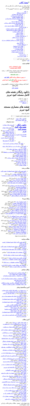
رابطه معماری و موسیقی (20, 229)
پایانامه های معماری (18, 47)
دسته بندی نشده (22, 159)
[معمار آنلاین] (24, 3)
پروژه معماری (22, 290)
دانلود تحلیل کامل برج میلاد (19, 322)
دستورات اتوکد (22, 219)
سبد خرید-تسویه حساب (17, 52)
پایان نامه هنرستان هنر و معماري (18, 185)
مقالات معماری (19, 49)
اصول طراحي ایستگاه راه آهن (18, 195)
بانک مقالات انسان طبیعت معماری (14, 28)
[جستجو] (28, 59)
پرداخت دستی (22, 54)
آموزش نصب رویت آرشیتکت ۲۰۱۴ (17, 220)
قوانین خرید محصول (18, 46)
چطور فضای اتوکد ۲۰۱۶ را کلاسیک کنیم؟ (15, 213)
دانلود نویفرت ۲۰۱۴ (21, 178)
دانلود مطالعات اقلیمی (17, 17)
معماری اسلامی (19, 34)
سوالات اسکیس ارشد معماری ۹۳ (17, 223)
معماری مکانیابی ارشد (8, 130)
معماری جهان (19, 33)
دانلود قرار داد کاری (21, 153)
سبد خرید (21, 53)
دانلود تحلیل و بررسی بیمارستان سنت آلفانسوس (14, 381)
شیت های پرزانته (22, 162)
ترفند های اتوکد (22, 224)
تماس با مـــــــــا (22, 56)
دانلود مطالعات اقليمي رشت (14, 305)
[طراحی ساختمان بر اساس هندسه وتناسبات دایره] (13, 277)
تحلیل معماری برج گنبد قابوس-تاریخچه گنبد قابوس (13, 355)
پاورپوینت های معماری (17, 14)
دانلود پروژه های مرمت (17, 21)
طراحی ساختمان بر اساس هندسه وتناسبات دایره (14, 278)
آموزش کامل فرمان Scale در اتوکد (17, 191)
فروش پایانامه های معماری (19, 174)
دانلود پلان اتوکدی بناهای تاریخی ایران (14, 26)
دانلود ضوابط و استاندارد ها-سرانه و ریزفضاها (15, 152)
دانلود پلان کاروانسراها (8, 140)
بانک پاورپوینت (22, 27)
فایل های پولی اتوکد (21, 163)
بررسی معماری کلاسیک (20, 190)
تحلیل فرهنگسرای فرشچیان (19, 192)
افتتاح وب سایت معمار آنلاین (19, 217)
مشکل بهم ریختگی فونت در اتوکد (18, 194)
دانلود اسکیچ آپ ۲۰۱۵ (20, 188)
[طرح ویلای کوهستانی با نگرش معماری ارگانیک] (13, 283)
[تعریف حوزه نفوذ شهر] (20, 280)
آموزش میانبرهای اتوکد (20, 222)
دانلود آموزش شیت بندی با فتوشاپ (17, 181)
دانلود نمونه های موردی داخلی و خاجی (13, 23)
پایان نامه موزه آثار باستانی (19, 227)
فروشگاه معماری (21, 44)
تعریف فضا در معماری (20, 209)
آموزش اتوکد (20, 43)
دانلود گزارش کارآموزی (17, 50)
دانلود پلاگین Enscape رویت (19, 180)
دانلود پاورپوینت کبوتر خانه (19, 233)
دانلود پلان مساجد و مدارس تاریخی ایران (13, 143)
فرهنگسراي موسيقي (21, 187)
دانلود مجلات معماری (18, 31)
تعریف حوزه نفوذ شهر (20, 281)
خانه (25, 11)
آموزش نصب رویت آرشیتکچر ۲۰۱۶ (17, 216)
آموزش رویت (19, 39)
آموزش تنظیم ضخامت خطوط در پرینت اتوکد (15, 262)
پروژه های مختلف (9, 132)
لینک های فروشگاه (21, 13)
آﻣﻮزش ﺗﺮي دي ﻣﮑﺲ (17, 37)
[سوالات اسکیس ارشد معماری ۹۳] (17, 272)
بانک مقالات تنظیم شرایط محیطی (14, 30)
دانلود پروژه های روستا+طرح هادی (17, 149)
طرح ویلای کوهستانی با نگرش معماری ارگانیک (14, 284)
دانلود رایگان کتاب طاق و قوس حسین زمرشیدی (14, 175)
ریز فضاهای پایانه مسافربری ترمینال (17, 230)
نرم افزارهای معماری (20, 36)
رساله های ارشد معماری (17, 15)
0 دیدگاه (24, 103)
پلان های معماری (19, 24)
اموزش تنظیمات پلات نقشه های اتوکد (16, 182)
